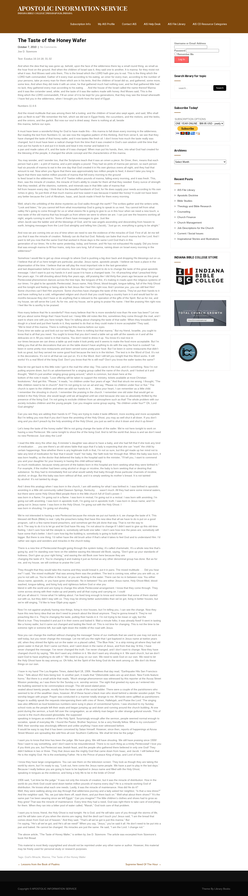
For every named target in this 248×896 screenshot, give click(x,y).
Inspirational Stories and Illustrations (198, 238)
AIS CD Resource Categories (210, 24)
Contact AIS (129, 24)
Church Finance (186, 217)
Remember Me (185, 54)
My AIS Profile (106, 24)
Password (179, 50)
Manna (46, 857)
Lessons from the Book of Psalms (39, 864)
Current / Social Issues (190, 233)
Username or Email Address (190, 43)
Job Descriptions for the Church (195, 228)
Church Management (189, 222)
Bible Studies (184, 200)
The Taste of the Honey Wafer (68, 857)
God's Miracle (32, 857)
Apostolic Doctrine (187, 195)
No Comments (48, 46)
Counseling (183, 211)
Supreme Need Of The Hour (143, 864)
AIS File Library (176, 24)
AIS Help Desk (152, 24)
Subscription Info (80, 24)
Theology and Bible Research (194, 206)
